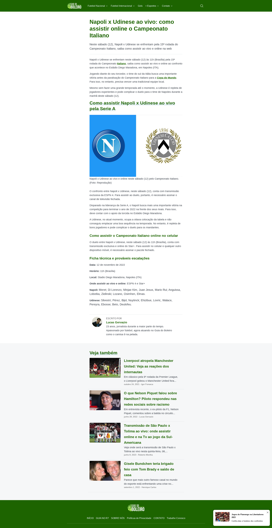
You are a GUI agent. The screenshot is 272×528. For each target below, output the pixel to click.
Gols (140, 6)
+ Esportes (150, 6)
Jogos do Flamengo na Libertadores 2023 (248, 515)
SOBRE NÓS (118, 518)
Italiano (121, 63)
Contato (166, 6)
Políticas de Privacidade (139, 518)
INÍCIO (90, 518)
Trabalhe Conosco (176, 518)
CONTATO (159, 518)
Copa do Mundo (166, 77)
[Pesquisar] (202, 6)
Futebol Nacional (96, 6)
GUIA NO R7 (102, 518)
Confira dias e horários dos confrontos (247, 521)
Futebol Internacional (121, 6)
